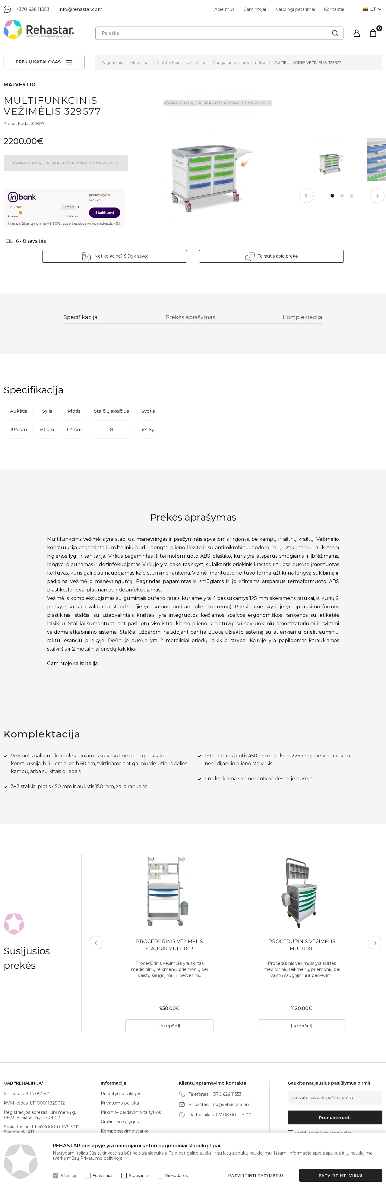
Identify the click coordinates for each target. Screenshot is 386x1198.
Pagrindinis (112, 62)
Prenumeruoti (335, 1117)
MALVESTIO (20, 84)
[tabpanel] (331, 159)
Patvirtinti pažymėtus (256, 1175)
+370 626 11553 (32, 9)
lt (373, 9)
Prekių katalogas (38, 62)
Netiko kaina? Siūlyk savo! (121, 256)
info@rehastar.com (81, 9)
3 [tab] (351, 196)
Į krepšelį (169, 1025)
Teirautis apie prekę (278, 256)
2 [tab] (342, 196)
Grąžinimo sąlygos (120, 1121)
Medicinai (139, 62)
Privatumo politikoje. (101, 1158)
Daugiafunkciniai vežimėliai (238, 62)
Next (377, 196)
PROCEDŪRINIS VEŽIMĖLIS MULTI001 (301, 945)
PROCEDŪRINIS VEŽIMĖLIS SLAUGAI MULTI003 (169, 945)
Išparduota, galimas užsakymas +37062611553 (65, 163)
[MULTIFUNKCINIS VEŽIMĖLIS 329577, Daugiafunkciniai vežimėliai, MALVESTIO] (208, 163)
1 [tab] (332, 196)
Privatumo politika (120, 1103)
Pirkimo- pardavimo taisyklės (131, 1112)
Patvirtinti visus (341, 1175)
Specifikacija (81, 317)
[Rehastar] (39, 30)
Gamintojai (254, 9)
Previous (306, 196)
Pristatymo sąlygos (121, 1093)
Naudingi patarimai (295, 9)
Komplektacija (302, 317)
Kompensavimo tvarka (124, 1131)
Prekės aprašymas (190, 317)
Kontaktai (334, 9)
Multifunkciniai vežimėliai (181, 62)
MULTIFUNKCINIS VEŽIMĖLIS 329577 (307, 62)
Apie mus (224, 9)
